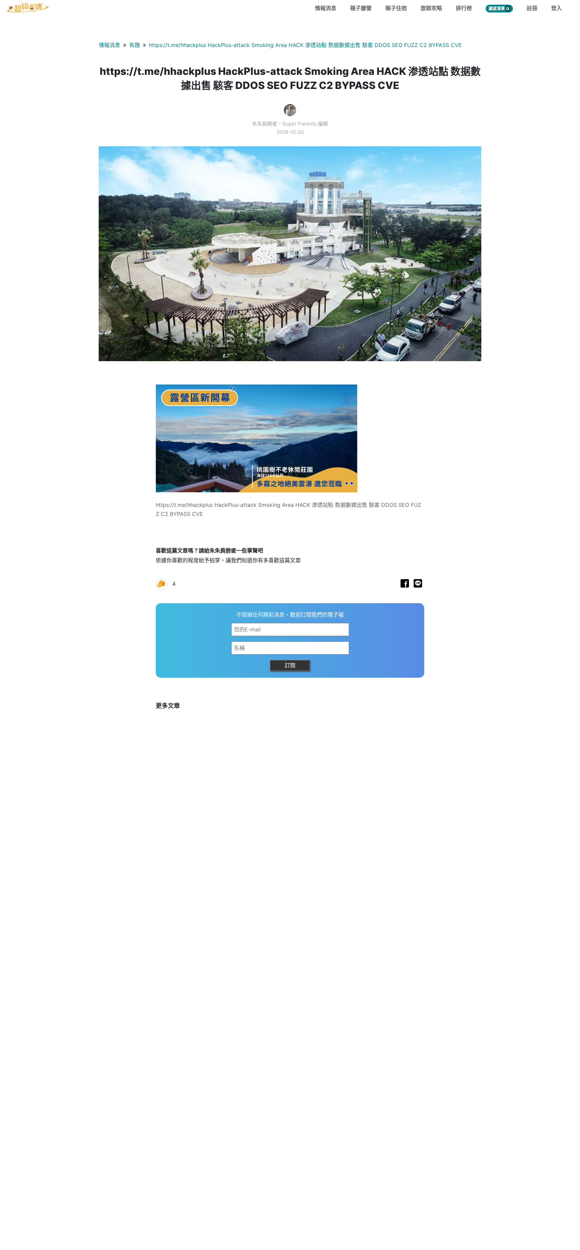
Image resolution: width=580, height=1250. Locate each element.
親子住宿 (396, 8)
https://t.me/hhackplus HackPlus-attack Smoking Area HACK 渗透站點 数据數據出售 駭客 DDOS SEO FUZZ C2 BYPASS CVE (305, 45)
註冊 (532, 8)
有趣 (134, 45)
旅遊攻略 (431, 8)
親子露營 (361, 8)
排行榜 (464, 8)
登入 (556, 8)
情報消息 (325, 8)
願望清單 (499, 8)
